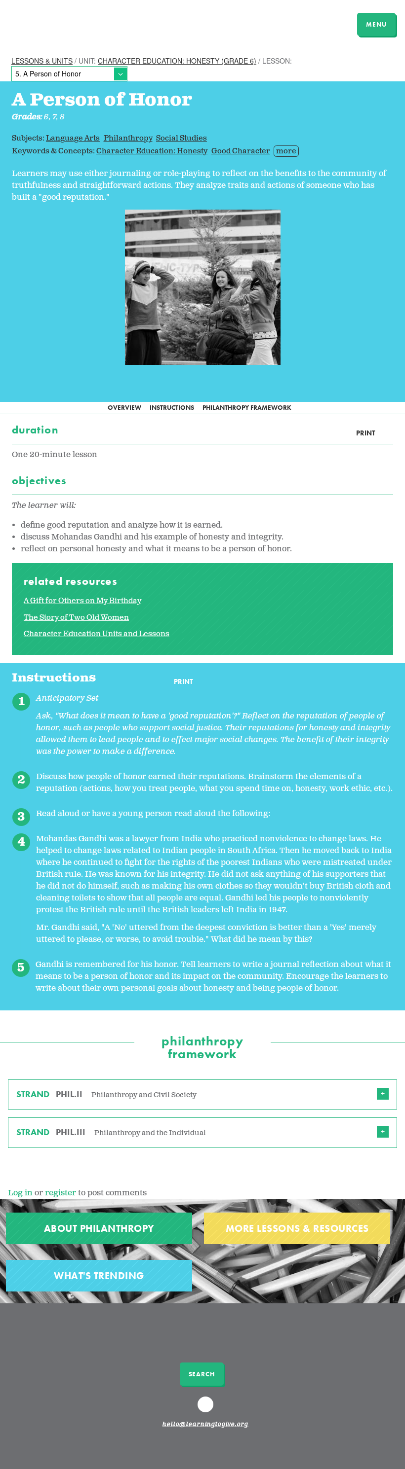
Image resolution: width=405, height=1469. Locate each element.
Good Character (240, 151)
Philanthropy (128, 138)
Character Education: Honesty (151, 151)
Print (365, 433)
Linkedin (207, 1409)
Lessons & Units (42, 61)
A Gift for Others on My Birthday (82, 601)
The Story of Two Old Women (76, 617)
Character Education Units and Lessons (96, 634)
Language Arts (73, 138)
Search (202, 1374)
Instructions (172, 407)
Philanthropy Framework (246, 407)
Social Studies (181, 138)
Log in (20, 1193)
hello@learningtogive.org (205, 1425)
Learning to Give (45, 23)
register (60, 1193)
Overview (124, 407)
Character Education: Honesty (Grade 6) (177, 61)
